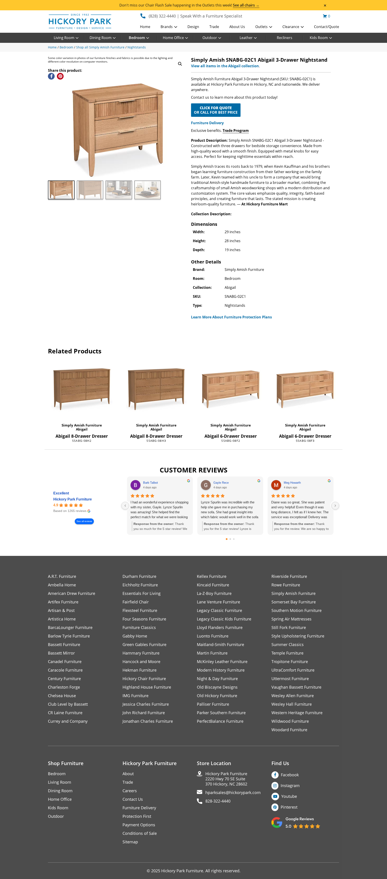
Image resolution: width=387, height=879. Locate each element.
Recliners (284, 37)
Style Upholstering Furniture (297, 636)
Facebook (290, 774)
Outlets (261, 26)
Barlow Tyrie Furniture (69, 636)
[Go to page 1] (230, 539)
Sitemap (130, 841)
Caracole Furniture (65, 670)
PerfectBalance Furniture (220, 721)
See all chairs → (246, 5)
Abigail (82, 429)
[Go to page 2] (233, 539)
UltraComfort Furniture (292, 670)
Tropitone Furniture (289, 661)
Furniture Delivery (207, 122)
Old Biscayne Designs (217, 687)
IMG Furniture (135, 695)
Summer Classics (287, 644)
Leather (246, 37)
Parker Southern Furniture (221, 712)
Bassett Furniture (64, 644)
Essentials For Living (142, 593)
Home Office (173, 37)
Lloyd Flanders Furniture (220, 627)
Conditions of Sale (140, 833)
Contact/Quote (326, 26)
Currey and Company (68, 721)
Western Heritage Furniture (296, 712)
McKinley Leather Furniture (222, 661)
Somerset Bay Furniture (293, 602)
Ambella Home (62, 584)
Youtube (289, 796)
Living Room (64, 37)
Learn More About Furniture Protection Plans (231, 317)
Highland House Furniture (147, 687)
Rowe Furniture (285, 584)
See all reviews (84, 521)
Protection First (137, 816)
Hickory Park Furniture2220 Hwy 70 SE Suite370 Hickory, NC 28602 (226, 779)
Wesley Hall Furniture (291, 704)
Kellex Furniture (211, 576)
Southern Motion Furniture (296, 610)
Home (145, 26)
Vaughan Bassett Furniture (296, 687)
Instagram (290, 785)
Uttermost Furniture (290, 678)
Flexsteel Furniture (140, 610)
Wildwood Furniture (290, 721)
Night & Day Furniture (217, 678)
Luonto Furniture (212, 636)
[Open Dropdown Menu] (175, 27)
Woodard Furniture (289, 729)
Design (193, 26)
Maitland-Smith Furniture (220, 644)
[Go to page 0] (227, 539)
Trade (214, 26)
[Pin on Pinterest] (60, 76)
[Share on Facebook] (51, 76)
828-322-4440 (217, 801)
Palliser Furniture (213, 704)
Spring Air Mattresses (291, 619)
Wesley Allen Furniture (292, 695)
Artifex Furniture (63, 602)
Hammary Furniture (141, 653)
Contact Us (133, 799)
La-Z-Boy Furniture (214, 593)
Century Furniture (64, 678)
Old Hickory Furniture (217, 695)
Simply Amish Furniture (82, 425)
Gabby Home (135, 636)
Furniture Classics (139, 627)
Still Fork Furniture (288, 627)
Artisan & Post (61, 610)
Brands (167, 26)
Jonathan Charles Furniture (148, 721)
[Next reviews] (335, 505)
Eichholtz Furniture (140, 584)
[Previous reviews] (125, 505)
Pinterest (289, 807)
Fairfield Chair (136, 602)
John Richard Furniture (144, 712)
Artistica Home (62, 619)
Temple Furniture (287, 653)
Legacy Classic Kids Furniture (224, 619)
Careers (130, 790)
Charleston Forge (64, 687)
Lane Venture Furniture (218, 602)
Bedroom (137, 37)
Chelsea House (62, 695)
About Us (237, 26)
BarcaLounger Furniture (70, 627)
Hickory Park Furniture (72, 499)
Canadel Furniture (65, 661)
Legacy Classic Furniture (219, 610)
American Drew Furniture (71, 593)
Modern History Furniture (221, 670)
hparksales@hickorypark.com (233, 792)
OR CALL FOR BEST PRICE (216, 110)
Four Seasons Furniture (144, 619)
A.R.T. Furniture (62, 576)
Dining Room (101, 37)
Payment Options (139, 824)
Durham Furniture (139, 576)
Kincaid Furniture (213, 584)
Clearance (290, 26)
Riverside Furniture (289, 576)
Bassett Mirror (61, 653)
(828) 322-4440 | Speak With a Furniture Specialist (195, 15)
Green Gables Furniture (144, 644)
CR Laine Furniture (65, 712)
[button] (180, 64)
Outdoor (209, 37)
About (128, 773)
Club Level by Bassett (68, 704)
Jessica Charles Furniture (146, 704)
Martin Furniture (212, 653)
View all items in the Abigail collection (225, 65)
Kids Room (319, 37)
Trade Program (236, 130)
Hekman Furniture (140, 670)
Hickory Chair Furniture (144, 678)
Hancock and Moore (141, 661)
